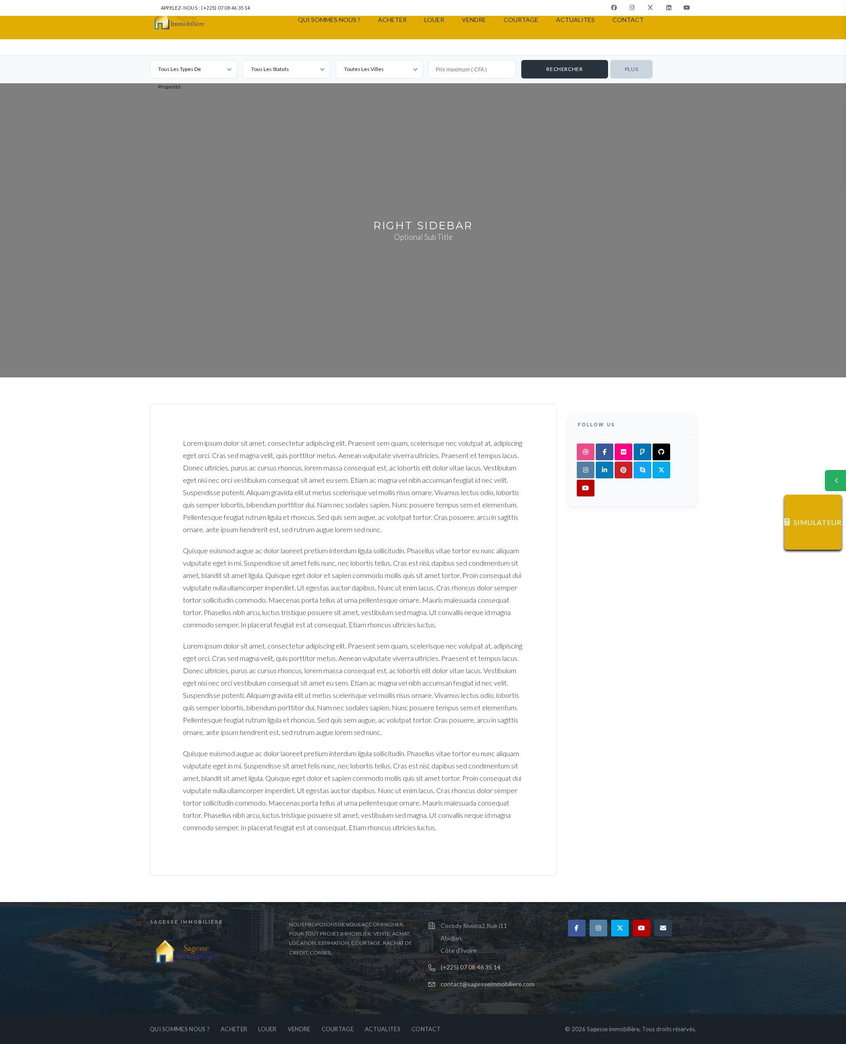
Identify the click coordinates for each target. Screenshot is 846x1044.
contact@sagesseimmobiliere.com (487, 984)
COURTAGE (521, 19)
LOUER (434, 19)
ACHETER (392, 19)
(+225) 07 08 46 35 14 (471, 967)
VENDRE (474, 19)
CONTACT (628, 19)
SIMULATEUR (818, 522)
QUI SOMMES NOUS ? (329, 19)
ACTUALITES (575, 19)
